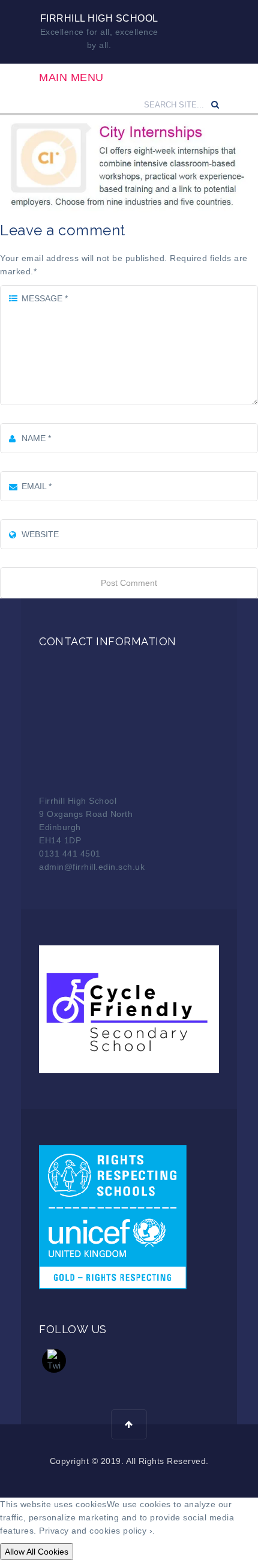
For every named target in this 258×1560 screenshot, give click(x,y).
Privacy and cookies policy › (95, 1530)
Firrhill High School (99, 18)
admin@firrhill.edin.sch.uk (92, 867)
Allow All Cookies (36, 1551)
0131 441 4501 (70, 853)
